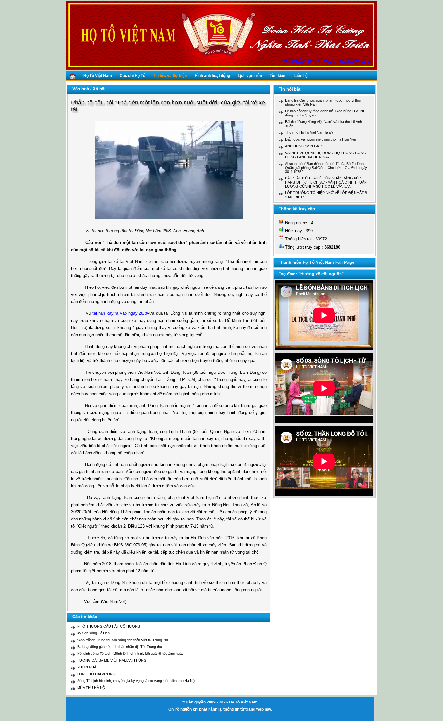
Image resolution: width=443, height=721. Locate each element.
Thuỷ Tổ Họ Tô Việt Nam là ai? (309, 132)
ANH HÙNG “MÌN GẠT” (304, 146)
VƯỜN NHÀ (86, 667)
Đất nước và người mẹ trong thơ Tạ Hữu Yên (320, 139)
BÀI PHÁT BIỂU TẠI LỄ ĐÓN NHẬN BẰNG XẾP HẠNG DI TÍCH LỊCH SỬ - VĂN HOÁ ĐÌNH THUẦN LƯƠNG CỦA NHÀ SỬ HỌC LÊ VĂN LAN (326, 182)
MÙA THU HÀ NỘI (91, 688)
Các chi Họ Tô (132, 75)
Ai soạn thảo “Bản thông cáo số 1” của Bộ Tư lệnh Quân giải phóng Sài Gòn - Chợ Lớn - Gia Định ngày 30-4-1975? (326, 168)
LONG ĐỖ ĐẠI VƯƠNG (96, 674)
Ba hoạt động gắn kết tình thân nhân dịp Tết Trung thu (119, 647)
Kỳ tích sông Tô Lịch (93, 633)
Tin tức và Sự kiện (170, 75)
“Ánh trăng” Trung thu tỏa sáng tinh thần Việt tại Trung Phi (122, 640)
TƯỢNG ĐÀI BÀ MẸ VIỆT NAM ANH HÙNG (112, 660)
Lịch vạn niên (250, 75)
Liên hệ (301, 75)
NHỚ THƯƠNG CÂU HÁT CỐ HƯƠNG (108, 626)
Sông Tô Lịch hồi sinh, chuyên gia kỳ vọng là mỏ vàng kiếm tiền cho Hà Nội (136, 681)
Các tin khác (84, 616)
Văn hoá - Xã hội (89, 88)
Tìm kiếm (278, 75)
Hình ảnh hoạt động (212, 75)
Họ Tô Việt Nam (97, 75)
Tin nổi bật (289, 89)
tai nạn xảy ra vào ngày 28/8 (119, 313)
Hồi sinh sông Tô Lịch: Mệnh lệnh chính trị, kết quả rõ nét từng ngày (130, 653)
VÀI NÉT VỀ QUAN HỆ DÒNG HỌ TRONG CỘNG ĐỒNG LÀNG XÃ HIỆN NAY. (325, 155)
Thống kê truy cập (297, 208)
